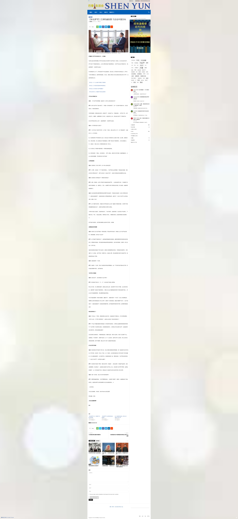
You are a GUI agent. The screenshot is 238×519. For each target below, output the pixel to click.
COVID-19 (133, 60)
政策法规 (139, 70)
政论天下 (144, 70)
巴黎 (146, 67)
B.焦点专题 (133, 127)
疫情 (147, 78)
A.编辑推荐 (133, 124)
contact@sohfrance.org (119, 506)
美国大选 (142, 80)
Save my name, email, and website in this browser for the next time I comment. (104, 494)
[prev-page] (126, 441)
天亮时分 (136, 67)
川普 (141, 68)
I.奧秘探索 (133, 140)
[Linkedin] (109, 27)
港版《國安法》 (134, 78)
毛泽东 (144, 73)
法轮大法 (143, 76)
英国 (134, 82)
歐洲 (147, 71)
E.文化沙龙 (133, 133)
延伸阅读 (97, 440)
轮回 (138, 82)
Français (12, 517)
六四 (132, 65)
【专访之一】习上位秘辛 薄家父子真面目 (97, 82)
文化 (101, 12)
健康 (147, 62)
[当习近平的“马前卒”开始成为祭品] (95, 447)
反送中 (141, 65)
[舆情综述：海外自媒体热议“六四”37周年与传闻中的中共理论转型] (122, 460)
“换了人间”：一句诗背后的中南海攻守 (108, 453)
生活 (96, 12)
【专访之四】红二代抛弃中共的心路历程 (97, 91)
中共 (137, 60)
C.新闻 (90, 451)
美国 (138, 80)
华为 (135, 65)
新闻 (91, 12)
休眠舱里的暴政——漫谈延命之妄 (108, 465)
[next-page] (127, 441)
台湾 (145, 65)
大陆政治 (95, 422)
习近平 (92, 422)
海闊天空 (132, 142)
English (9, 517)
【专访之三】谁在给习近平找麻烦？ (96, 88)
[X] (89, 1)
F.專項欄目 (91, 15)
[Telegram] (106, 27)
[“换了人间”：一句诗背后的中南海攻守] (108, 447)
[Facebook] (103, 27)
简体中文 (112, 12)
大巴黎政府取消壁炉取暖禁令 (95, 434)
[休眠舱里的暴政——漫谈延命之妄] (108, 460)
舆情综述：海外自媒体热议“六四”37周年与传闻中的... (122, 466)
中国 (132, 62)
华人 (138, 65)
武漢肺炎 (139, 74)
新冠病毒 (133, 71)
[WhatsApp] (97, 27)
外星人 (132, 67)
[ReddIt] (111, 27)
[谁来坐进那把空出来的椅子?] (95, 460)
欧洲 (140, 71)
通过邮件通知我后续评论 (94, 496)
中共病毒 (143, 60)
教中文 (106, 12)
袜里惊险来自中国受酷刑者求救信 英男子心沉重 (119, 435)
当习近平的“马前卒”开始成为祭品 (95, 452)
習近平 (146, 80)
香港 (141, 82)
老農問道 (91, 21)
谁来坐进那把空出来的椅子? (94, 465)
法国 (132, 76)
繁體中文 (6, 517)
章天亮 (132, 80)
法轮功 (137, 76)
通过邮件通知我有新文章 (94, 498)
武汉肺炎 (133, 74)
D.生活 (132, 131)
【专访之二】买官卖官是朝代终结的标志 (97, 85)
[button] (148, 12)
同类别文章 (92, 440)
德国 (132, 70)
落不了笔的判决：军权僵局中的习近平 (122, 453)
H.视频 (132, 137)
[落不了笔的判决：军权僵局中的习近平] (122, 447)
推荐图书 (133, 16)
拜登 (135, 70)
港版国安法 (140, 78)
